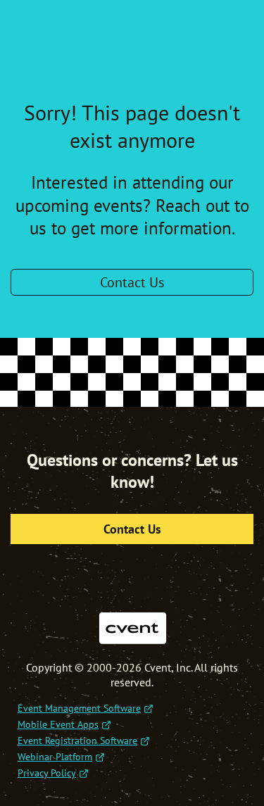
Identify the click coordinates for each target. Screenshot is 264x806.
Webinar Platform (55, 756)
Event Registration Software (77, 740)
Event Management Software (79, 708)
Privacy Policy (47, 773)
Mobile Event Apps (58, 724)
